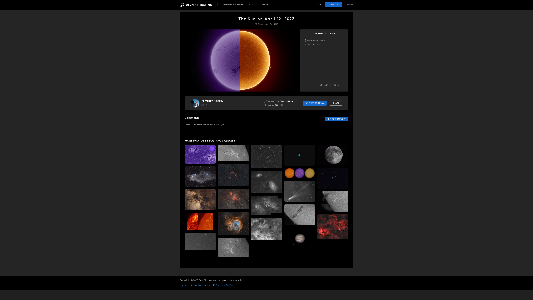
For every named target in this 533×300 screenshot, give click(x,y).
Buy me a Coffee (224, 285)
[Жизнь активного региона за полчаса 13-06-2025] (233, 153)
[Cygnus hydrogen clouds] (266, 205)
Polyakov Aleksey (212, 101)
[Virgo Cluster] (266, 156)
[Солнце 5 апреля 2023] (299, 173)
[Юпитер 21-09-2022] (299, 238)
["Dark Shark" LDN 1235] (200, 176)
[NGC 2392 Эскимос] (332, 178)
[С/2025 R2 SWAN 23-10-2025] (200, 241)
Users (252, 5)
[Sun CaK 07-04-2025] (200, 154)
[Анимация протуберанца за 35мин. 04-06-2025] (299, 214)
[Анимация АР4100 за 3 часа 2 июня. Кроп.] (266, 229)
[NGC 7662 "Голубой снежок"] (299, 155)
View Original (316, 103)
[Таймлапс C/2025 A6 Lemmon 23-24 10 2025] (299, 191)
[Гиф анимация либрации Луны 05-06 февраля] (332, 155)
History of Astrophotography (195, 285)
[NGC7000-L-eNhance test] (332, 226)
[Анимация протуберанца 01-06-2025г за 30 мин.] (332, 201)
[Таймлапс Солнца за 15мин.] (233, 247)
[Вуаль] (233, 175)
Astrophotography (233, 5)
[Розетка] (233, 223)
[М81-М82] (266, 182)
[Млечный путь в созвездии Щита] (200, 199)
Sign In (349, 4)
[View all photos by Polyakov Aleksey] (195, 103)
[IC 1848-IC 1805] (233, 199)
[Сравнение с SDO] (200, 221)
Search (264, 5)
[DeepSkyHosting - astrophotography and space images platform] (198, 5)
